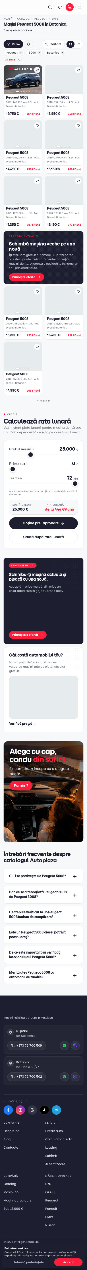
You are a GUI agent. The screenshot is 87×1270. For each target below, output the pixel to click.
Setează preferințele (28, 1262)
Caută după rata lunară (43, 536)
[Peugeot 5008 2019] (23, 135)
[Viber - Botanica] (75, 1076)
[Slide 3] (24, 91)
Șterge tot (13, 59)
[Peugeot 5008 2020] (64, 190)
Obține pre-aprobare (41, 523)
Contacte (11, 1147)
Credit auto (54, 1131)
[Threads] (32, 1110)
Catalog (23, 18)
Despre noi (12, 1131)
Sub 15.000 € (13, 1208)
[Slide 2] (21, 91)
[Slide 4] (26, 91)
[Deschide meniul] (79, 7)
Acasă (8, 18)
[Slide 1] (17, 91)
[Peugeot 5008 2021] (23, 79)
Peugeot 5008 (17, 98)
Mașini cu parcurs (17, 1200)
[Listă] (79, 44)
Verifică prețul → (22, 724)
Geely (50, 1192)
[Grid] (70, 44)
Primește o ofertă (25, 635)
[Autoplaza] (22, 7)
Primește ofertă (23, 277)
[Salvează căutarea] (28, 44)
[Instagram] (20, 1110)
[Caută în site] (50, 7)
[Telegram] (56, 1110)
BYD (48, 1184)
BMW (49, 1217)
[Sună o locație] (70, 7)
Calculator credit (58, 1139)
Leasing (51, 1147)
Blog (7, 1139)
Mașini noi (11, 1192)
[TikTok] (44, 1110)
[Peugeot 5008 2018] (64, 79)
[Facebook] (8, 1110)
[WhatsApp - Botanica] (64, 1076)
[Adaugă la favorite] (37, 70)
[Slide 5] (29, 91)
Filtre (16, 44)
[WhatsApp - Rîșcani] (64, 1045)
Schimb (51, 1156)
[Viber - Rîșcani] (75, 1045)
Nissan (50, 1225)
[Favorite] (60, 7)
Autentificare (55, 1164)
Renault (51, 1208)
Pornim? (21, 785)
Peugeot (40, 18)
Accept (68, 1262)
